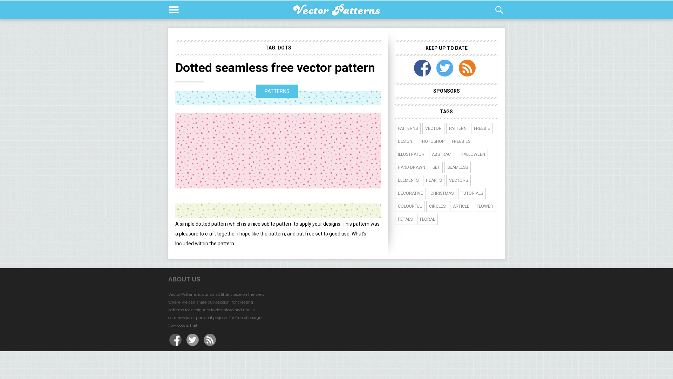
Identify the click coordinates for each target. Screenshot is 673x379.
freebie (482, 128)
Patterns (277, 91)
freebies (461, 141)
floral (427, 219)
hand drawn (411, 167)
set (436, 167)
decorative (410, 193)
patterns (408, 128)
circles (437, 206)
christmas (442, 193)
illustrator (411, 154)
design (405, 141)
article (461, 206)
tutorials (472, 193)
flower (485, 206)
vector (433, 128)
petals (405, 219)
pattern (458, 128)
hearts (434, 180)
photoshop (432, 141)
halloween (473, 154)
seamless (457, 167)
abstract (442, 154)
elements (408, 180)
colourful (410, 206)
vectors (458, 180)
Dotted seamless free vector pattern (275, 68)
